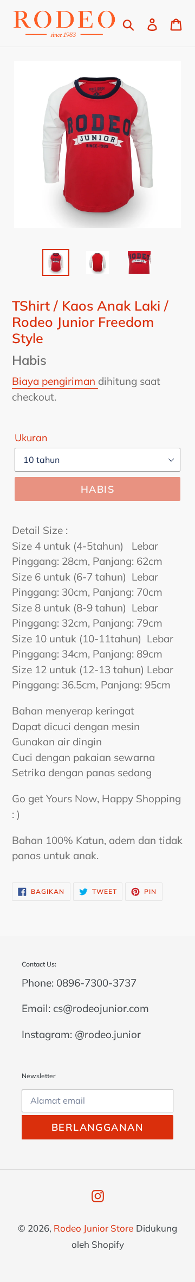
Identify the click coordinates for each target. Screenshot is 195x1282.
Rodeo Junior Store (93, 1228)
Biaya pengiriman (55, 381)
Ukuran (31, 437)
